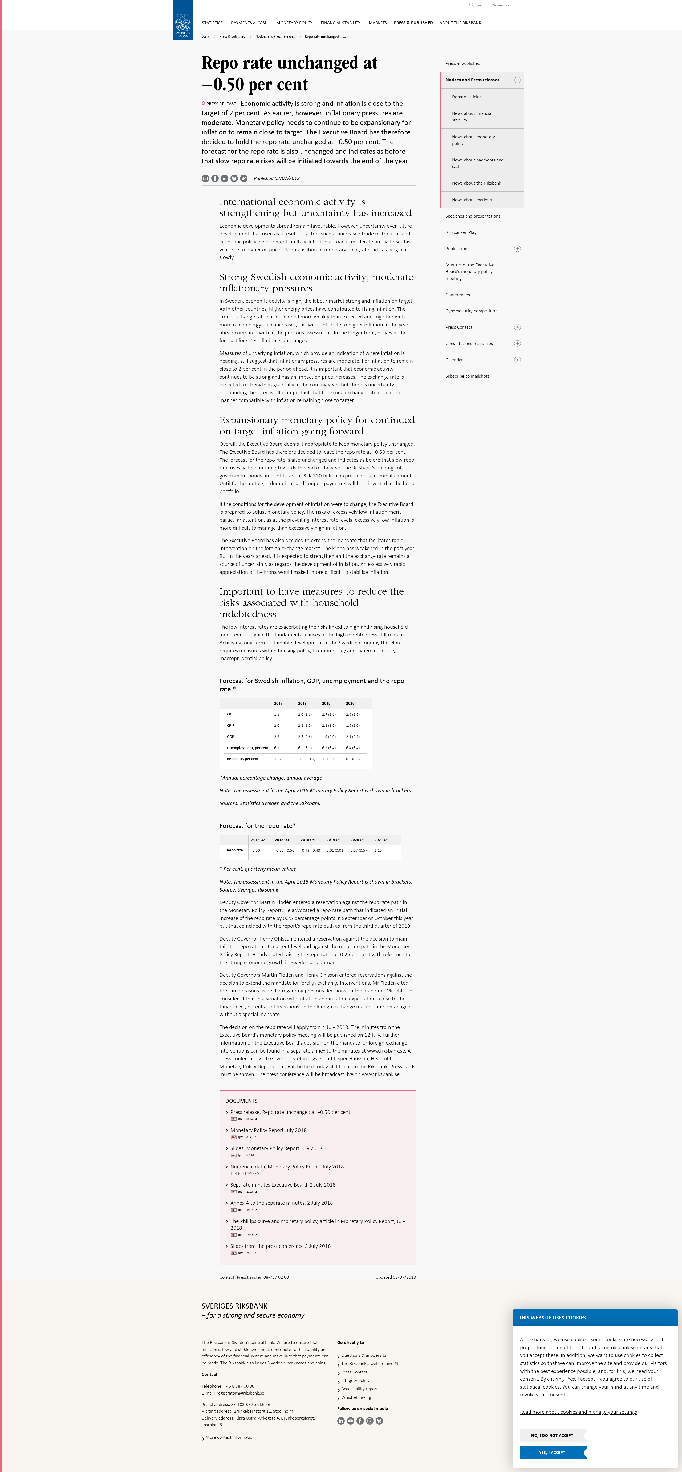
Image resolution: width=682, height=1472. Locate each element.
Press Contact (459, 327)
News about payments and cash (478, 163)
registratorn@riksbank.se (240, 1393)
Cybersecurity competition (472, 311)
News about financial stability (472, 116)
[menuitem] (499, 5)
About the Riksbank (460, 23)
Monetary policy (294, 23)
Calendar (454, 360)
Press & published (413, 23)
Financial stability (340, 23)
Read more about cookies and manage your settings (578, 1411)
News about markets (472, 200)
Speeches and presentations (473, 216)
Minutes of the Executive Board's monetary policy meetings (470, 271)
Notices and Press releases (472, 79)
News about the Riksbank (476, 183)
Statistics (212, 23)
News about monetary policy (473, 140)
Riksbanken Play (461, 232)
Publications (457, 248)
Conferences (458, 294)
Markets (378, 23)
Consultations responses (469, 343)
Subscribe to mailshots (467, 376)
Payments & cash (249, 23)
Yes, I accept (552, 1452)
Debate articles (467, 97)
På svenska (500, 5)
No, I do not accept (552, 1435)
